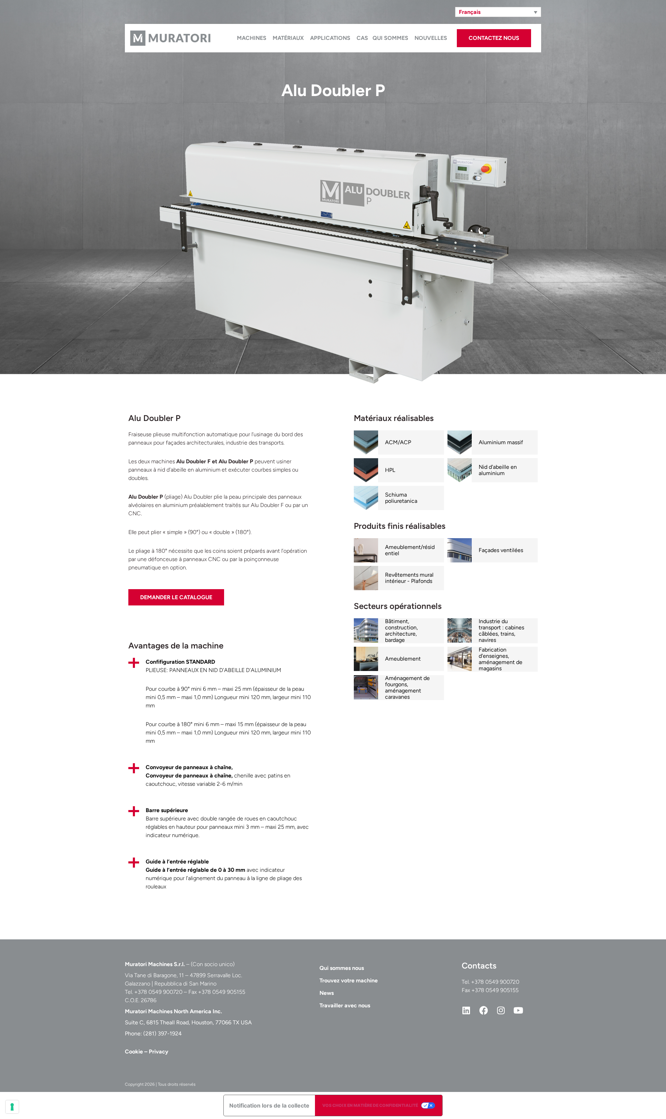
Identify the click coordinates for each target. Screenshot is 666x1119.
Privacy (158, 1051)
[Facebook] (483, 1010)
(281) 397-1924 (162, 1033)
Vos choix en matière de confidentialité (370, 1105)
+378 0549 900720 (495, 982)
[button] (498, 12)
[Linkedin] (466, 1010)
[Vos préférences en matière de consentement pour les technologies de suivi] (12, 1106)
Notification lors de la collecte (269, 1105)
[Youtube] (518, 1010)
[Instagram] (501, 1010)
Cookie (134, 1051)
